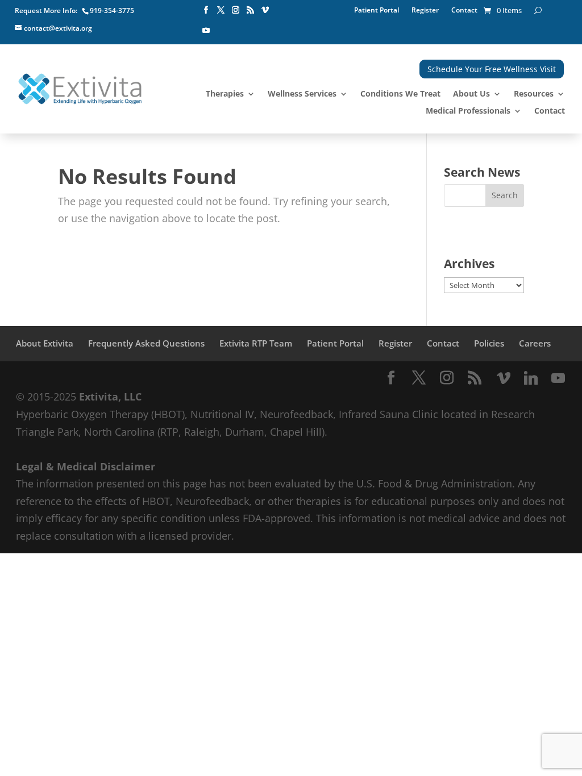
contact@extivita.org (58, 28)
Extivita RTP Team (255, 343)
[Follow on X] (221, 10)
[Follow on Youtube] (206, 30)
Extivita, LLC (110, 396)
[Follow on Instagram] (235, 10)
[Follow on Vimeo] (265, 10)
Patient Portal (376, 10)
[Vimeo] (503, 378)
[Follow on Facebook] (206, 10)
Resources (534, 94)
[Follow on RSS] (250, 10)
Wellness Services (302, 94)
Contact (464, 10)
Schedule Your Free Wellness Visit (491, 69)
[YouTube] (558, 378)
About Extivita (44, 343)
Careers (535, 343)
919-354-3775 (112, 10)
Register (425, 10)
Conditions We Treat (400, 94)
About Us (471, 94)
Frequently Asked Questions (146, 343)
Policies (489, 343)
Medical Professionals (468, 111)
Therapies (225, 94)
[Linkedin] (530, 378)
